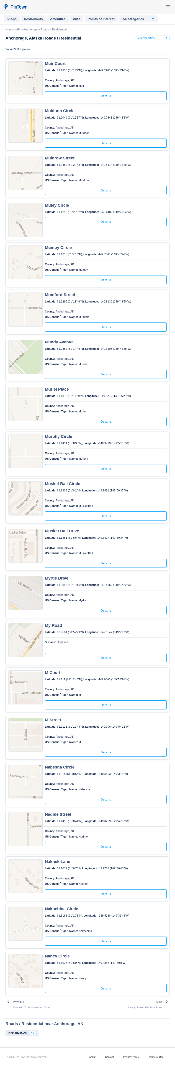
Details (105, 96)
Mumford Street (60, 295)
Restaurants (33, 19)
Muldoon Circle (60, 111)
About (92, 1057)
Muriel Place (57, 389)
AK (18, 29)
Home (9, 29)
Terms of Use (156, 1057)
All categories (133, 19)
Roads (45, 29)
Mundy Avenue (59, 342)
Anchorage (30, 29)
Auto (76, 19)
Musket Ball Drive (62, 531)
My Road (53, 625)
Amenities (58, 19)
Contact (109, 1057)
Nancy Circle (57, 956)
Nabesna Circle (60, 767)
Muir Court (55, 63)
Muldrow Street (60, 158)
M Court (52, 672)
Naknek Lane (57, 861)
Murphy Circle (58, 436)
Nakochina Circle (61, 909)
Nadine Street (58, 814)
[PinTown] (15, 7)
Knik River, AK (21, 1032)
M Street (53, 720)
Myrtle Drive (56, 578)
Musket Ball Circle (62, 483)
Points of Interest (101, 19)
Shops (12, 19)
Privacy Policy (131, 1057)
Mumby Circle (58, 247)
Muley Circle (57, 205)
